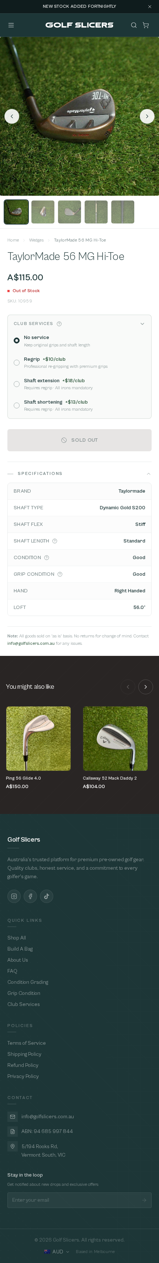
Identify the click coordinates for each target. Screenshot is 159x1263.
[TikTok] (46, 896)
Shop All (16, 938)
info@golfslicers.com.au (31, 643)
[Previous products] (128, 687)
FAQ (12, 971)
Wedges (36, 240)
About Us (17, 960)
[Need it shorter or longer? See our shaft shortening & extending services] (54, 541)
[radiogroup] (79, 373)
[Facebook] (30, 896)
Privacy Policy (23, 1076)
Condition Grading (27, 982)
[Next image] (147, 116)
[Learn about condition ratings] (46, 557)
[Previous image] (11, 116)
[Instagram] (14, 896)
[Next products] (145, 687)
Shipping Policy (24, 1054)
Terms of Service (26, 1043)
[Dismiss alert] (150, 6)
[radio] (17, 340)
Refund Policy (22, 1065)
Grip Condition (23, 993)
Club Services (23, 1004)
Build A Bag (20, 949)
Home (13, 240)
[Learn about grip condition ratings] (59, 574)
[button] (59, 323)
